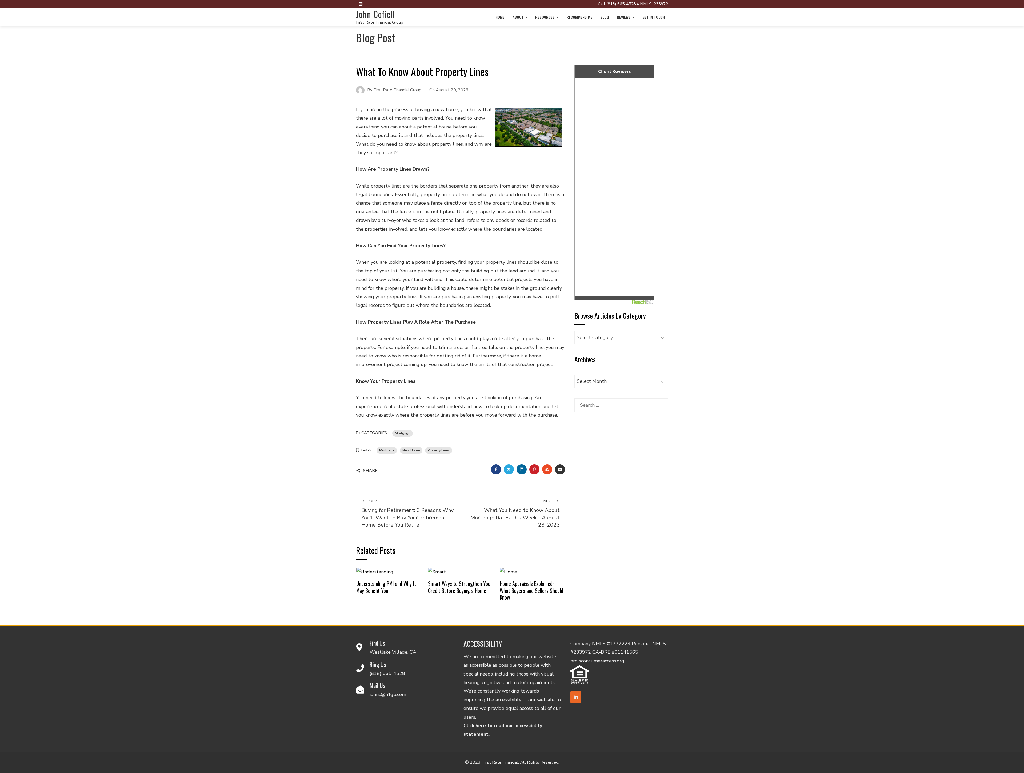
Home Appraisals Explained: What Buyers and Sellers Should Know (531, 590)
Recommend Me (579, 17)
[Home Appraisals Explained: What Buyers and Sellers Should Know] (508, 571)
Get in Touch (653, 17)
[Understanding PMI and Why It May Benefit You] (374, 571)
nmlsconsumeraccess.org (597, 661)
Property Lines (439, 450)
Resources (545, 17)
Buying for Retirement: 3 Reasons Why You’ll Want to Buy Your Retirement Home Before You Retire (407, 513)
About (518, 17)
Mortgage (402, 433)
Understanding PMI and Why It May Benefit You (386, 587)
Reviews (624, 17)
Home (500, 17)
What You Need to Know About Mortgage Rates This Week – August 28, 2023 (515, 513)
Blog (604, 17)
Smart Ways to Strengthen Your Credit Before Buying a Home (460, 587)
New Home (411, 450)
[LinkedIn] (575, 697)
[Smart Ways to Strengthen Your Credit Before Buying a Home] (437, 571)
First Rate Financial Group (379, 22)
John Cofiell (375, 14)
